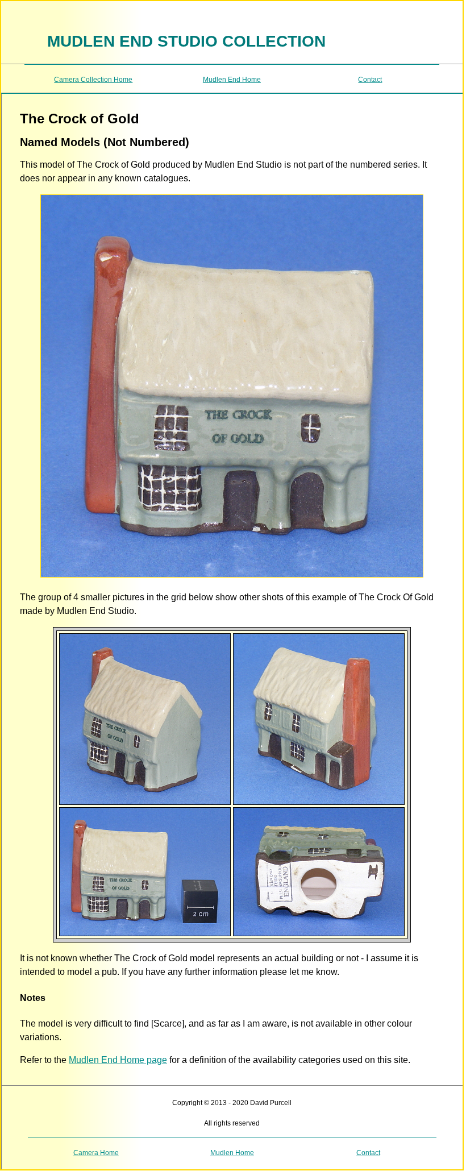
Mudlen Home (232, 1153)
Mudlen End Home (232, 80)
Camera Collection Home (93, 80)
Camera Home (96, 1153)
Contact (370, 80)
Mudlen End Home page (118, 1060)
